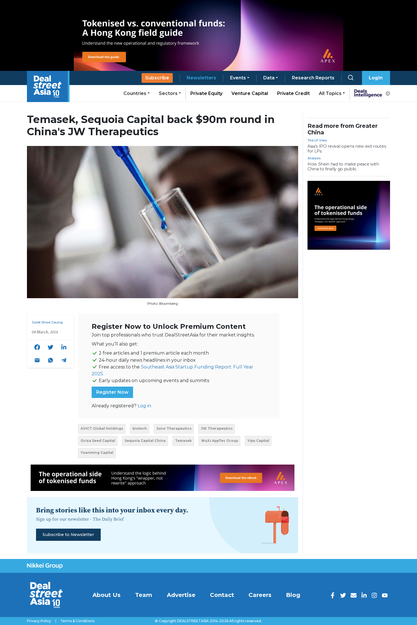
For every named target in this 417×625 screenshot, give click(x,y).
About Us (106, 595)
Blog (293, 595)
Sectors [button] (168, 93)
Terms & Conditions (77, 621)
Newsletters (201, 77)
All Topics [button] (330, 93)
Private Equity (206, 93)
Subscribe (157, 77)
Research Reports (313, 77)
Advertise (181, 595)
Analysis (314, 158)
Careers (259, 595)
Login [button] (376, 77)
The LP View (317, 140)
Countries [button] (134, 93)
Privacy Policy (39, 621)
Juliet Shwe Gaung (47, 322)
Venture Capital (249, 93)
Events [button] (238, 77)
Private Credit (293, 93)
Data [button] (269, 77)
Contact (222, 595)
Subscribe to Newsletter (68, 534)
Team (143, 595)
